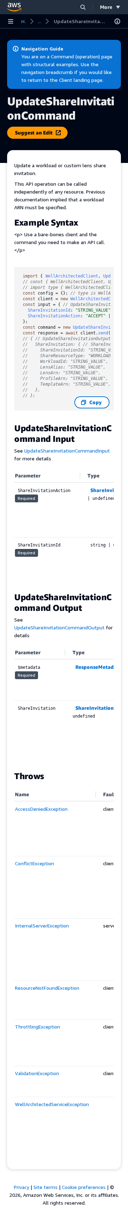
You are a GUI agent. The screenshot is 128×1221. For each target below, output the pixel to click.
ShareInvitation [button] (94, 708)
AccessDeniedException (41, 809)
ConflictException (34, 863)
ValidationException (37, 1073)
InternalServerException (42, 926)
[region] (64, 527)
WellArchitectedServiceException (52, 1104)
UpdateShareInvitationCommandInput (67, 451)
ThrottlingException (37, 1027)
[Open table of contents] (117, 21)
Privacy (21, 1187)
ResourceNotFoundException (47, 988)
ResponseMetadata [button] (98, 667)
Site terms (45, 1187)
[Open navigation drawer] (11, 21)
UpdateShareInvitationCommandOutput (59, 627)
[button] (83, 7)
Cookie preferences (84, 1187)
